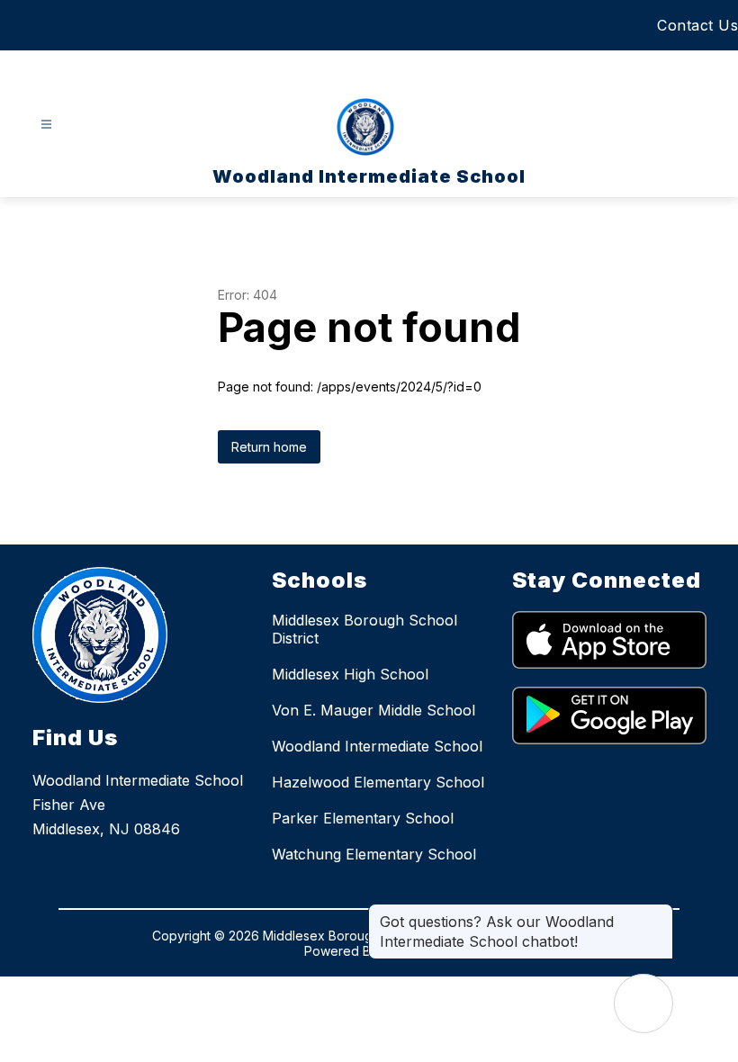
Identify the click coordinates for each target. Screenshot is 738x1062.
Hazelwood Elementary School (378, 782)
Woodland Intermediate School (377, 746)
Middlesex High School (350, 674)
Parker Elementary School (363, 818)
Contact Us (697, 25)
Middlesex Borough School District (364, 629)
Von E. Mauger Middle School (373, 710)
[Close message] (658, 913)
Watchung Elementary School (374, 854)
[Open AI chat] (643, 1003)
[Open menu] (46, 124)
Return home (269, 446)
